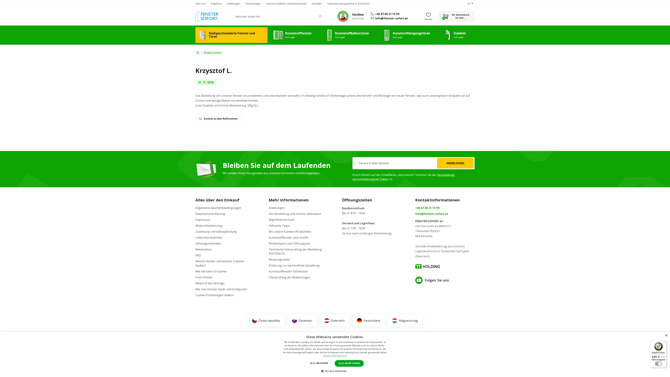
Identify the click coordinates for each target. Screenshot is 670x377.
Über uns (200, 3)
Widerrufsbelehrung (208, 226)
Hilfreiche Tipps (279, 226)
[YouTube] (419, 280)
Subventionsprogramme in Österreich (348, 3)
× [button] (666, 335)
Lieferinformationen (208, 237)
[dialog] (335, 354)
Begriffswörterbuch (282, 220)
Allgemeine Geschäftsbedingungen (218, 208)
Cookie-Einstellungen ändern (214, 295)
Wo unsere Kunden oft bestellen (290, 232)
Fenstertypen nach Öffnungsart (289, 243)
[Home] (197, 52)
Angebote (216, 3)
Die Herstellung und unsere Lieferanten (295, 214)
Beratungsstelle (279, 259)
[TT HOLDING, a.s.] (427, 266)
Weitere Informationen (335, 355)
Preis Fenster (204, 277)
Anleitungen (233, 3)
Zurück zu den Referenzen (220, 118)
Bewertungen (253, 3)
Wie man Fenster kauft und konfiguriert (221, 289)
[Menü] (664, 342)
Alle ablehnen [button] (319, 363)
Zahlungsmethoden (208, 243)
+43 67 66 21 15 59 (427, 208)
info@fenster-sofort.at (431, 214)
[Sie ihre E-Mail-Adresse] (413, 163)
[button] (335, 371)
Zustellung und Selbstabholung (216, 232)
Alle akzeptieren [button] (349, 363)
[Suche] (320, 16)
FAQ (198, 255)
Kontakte (317, 3)
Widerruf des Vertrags (210, 283)
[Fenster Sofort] (207, 16)
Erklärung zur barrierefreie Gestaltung (294, 265)
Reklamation (203, 249)
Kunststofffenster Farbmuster (288, 271)
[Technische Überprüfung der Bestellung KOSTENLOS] (343, 16)
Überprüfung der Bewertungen (289, 277)
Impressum (202, 220)
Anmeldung (455, 163)
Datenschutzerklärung (210, 214)
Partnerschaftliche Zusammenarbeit (286, 3)
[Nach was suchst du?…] (278, 16)
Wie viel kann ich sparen (211, 271)
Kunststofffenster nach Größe (288, 237)
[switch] (658, 364)
